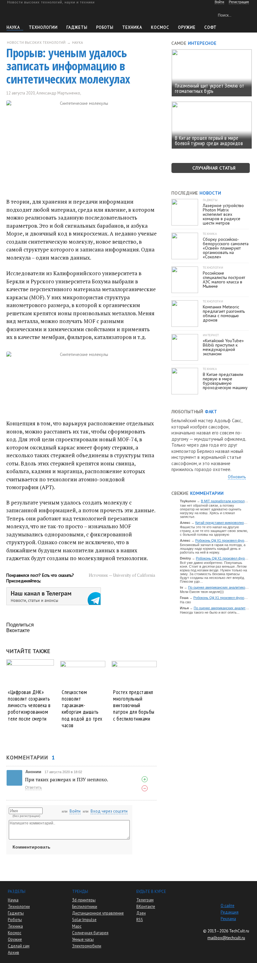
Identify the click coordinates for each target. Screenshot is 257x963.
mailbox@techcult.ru (226, 937)
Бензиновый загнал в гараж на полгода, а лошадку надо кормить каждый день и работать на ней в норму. (212, 548)
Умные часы (83, 939)
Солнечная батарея (90, 932)
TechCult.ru (239, 931)
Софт (210, 27)
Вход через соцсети (109, 811)
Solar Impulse (84, 919)
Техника (132, 27)
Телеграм (145, 900)
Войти (75, 811)
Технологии (43, 27)
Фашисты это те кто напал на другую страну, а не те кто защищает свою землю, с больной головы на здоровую (214, 530)
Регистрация (239, 2)
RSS (139, 919)
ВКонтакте (145, 906)
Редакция (230, 912)
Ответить (33, 787)
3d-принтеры (84, 900)
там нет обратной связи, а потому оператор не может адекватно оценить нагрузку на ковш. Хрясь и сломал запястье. (210, 511)
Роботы (104, 27)
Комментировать (31, 846)
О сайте (227, 905)
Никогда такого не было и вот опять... (209, 612)
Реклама (228, 918)
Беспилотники (84, 906)
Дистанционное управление (98, 913)
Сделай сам (18, 946)
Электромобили (86, 946)
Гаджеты (76, 27)
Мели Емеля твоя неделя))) (202, 592)
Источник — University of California (122, 575)
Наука (13, 27)
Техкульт (35, 14)
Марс (76, 926)
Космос (160, 27)
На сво (185, 602)
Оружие (187, 27)
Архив (13, 952)
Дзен (141, 913)
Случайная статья (214, 168)
